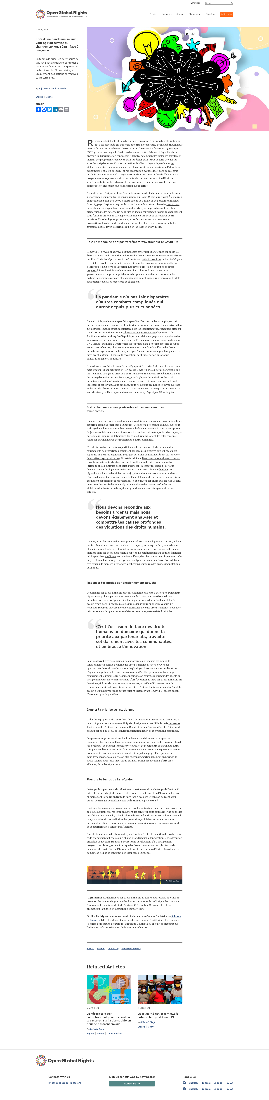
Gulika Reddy (59, 88)
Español (49, 96)
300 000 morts (121, 200)
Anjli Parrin (44, 88)
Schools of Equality (118, 141)
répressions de (131, 332)
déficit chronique (151, 259)
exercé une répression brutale (163, 278)
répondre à (93, 473)
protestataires (148, 332)
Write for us (226, 14)
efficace (147, 793)
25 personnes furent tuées (127, 343)
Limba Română (114, 1033)
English (39, 96)
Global (101, 949)
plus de (109, 200)
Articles (153, 14)
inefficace (110, 556)
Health (90, 949)
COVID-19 (113, 949)
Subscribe (130, 1083)
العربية (230, 1083)
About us (210, 14)
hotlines (163, 469)
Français (206, 1083)
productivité (151, 800)
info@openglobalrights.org (64, 1083)
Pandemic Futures (131, 949)
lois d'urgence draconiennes (142, 274)
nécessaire (174, 723)
